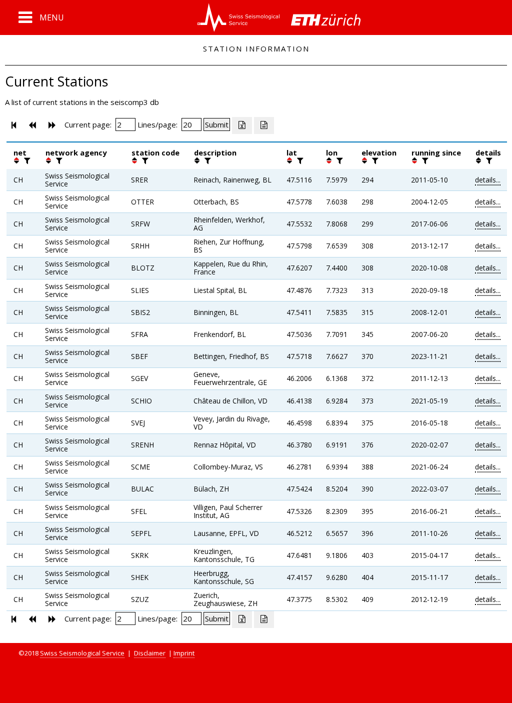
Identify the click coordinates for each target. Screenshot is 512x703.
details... (487, 179)
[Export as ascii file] (264, 125)
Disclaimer (150, 653)
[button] (41, 17)
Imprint (184, 653)
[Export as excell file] (242, 125)
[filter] (26, 161)
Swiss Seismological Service (82, 653)
